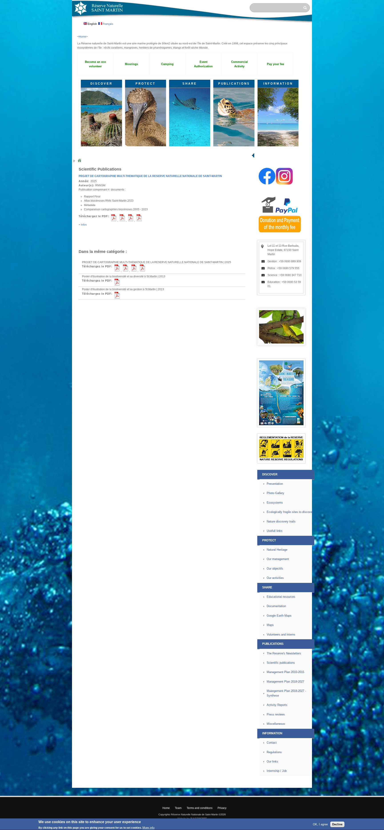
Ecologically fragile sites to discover (290, 512)
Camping (167, 64)
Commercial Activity (239, 64)
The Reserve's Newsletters (284, 653)
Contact (272, 742)
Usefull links (274, 530)
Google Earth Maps (279, 615)
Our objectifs (275, 568)
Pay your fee (275, 64)
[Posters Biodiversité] (281, 424)
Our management (278, 559)
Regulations (274, 752)
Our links (272, 761)
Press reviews (276, 714)
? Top (322, 784)
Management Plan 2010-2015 (285, 672)
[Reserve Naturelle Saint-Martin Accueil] (192, 23)
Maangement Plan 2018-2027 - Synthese (286, 693)
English (92, 24)
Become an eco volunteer (95, 64)
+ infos (83, 224)
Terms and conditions (199, 808)
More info (148, 827)
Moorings (131, 64)
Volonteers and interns (281, 634)
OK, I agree (320, 824)
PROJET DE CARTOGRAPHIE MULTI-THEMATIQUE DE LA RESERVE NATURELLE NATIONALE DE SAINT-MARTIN (150, 176)
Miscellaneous (276, 723)
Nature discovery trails (281, 521)
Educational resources (281, 596)
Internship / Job (277, 770)
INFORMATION (278, 83)
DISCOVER (101, 83)
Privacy (222, 808)
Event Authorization (203, 64)
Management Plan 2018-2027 (285, 681)
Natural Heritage (277, 549)
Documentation (276, 606)
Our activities (275, 578)
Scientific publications (281, 662)
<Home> (82, 36)
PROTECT (145, 83)
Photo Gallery (275, 493)
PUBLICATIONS (234, 83)
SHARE (189, 83)
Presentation (275, 483)
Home (79, 161)
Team (178, 808)
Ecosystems (275, 502)
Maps (270, 625)
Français (107, 24)
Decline (337, 824)
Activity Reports (277, 705)
